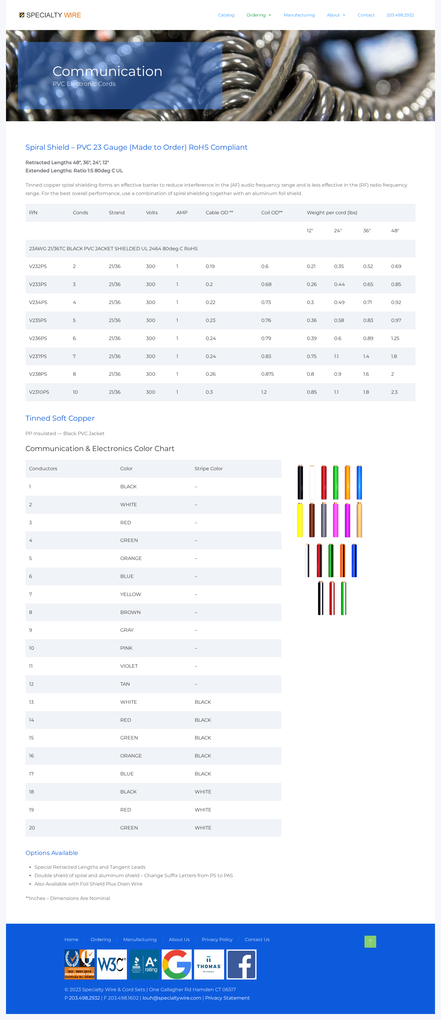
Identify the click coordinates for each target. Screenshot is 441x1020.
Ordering (256, 15)
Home (71, 939)
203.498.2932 (400, 15)
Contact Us (257, 939)
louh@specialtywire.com (171, 998)
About (333, 15)
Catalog (226, 15)
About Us (179, 939)
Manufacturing (299, 15)
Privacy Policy (217, 939)
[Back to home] (50, 15)
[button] (370, 942)
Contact (366, 15)
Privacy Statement (227, 998)
